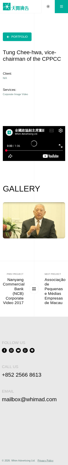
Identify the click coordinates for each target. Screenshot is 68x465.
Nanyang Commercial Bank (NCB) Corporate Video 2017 (14, 291)
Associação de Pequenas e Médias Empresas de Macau (55, 291)
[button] (17, 36)
